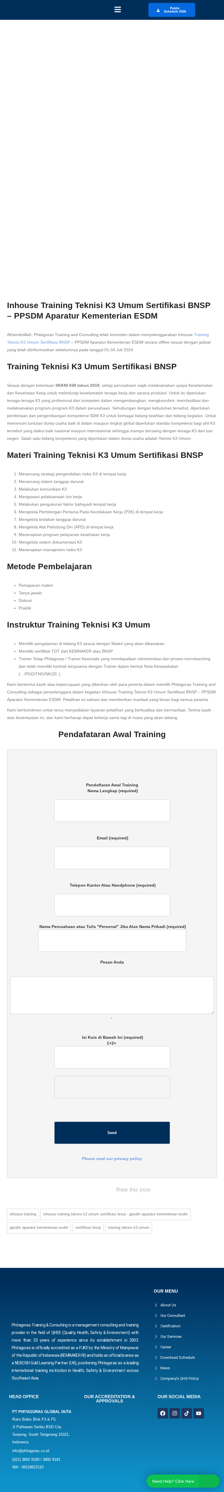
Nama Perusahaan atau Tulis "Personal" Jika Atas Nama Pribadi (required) (112, 926)
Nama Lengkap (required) (112, 793)
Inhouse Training (23, 1214)
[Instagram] (174, 1413)
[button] (117, 9)
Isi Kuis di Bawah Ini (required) (112, 1098)
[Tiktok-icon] (186, 1413)
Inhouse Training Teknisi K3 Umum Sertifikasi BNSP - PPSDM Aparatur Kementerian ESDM (115, 1214)
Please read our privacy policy (112, 1158)
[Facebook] (163, 1413)
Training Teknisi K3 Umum (128, 1227)
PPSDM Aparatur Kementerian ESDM (39, 1227)
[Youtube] (198, 1413)
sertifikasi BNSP (88, 1227)
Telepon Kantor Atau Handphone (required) (112, 888)
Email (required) (112, 841)
